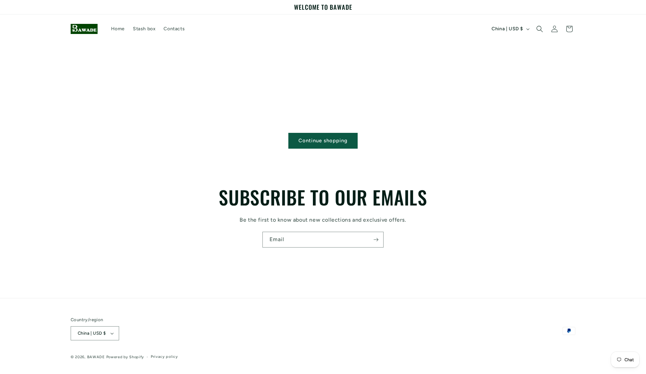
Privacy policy (164, 356)
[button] (539, 29)
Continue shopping (323, 141)
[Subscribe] (375, 240)
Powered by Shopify (125, 357)
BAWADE (96, 357)
